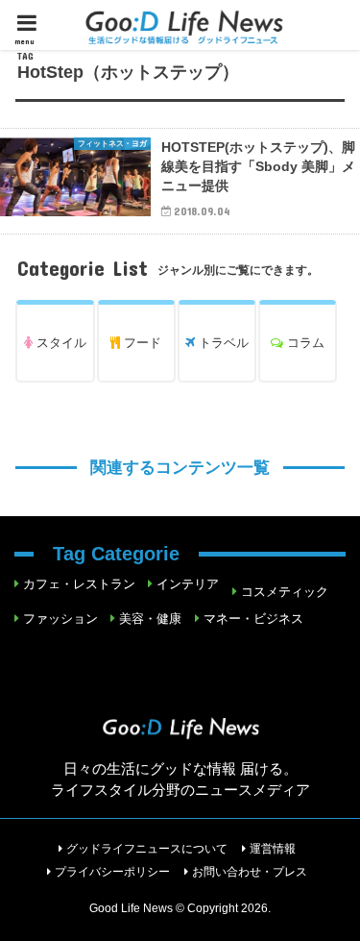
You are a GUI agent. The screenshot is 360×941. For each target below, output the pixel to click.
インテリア (187, 584)
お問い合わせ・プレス (249, 872)
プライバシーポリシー (112, 872)
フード (140, 342)
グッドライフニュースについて (147, 848)
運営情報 (273, 848)
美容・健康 (150, 618)
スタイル (59, 342)
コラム (303, 342)
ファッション (60, 618)
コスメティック (284, 591)
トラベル (222, 342)
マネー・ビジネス (253, 618)
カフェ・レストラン (79, 584)
